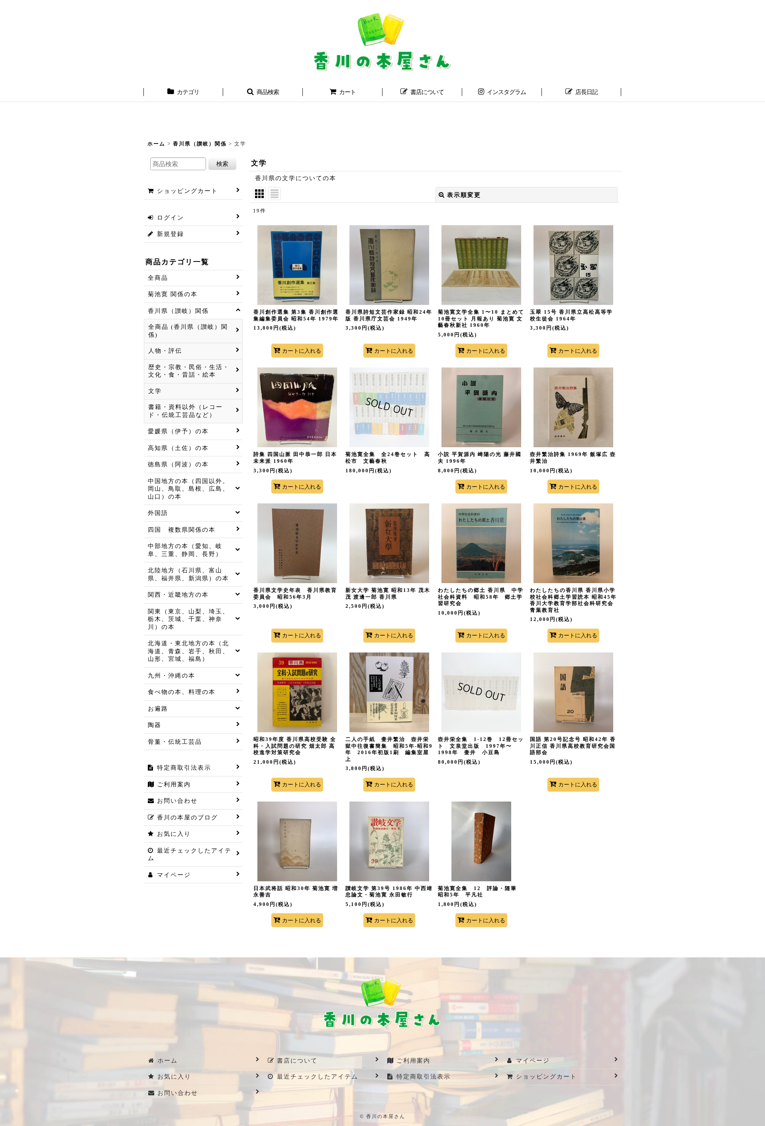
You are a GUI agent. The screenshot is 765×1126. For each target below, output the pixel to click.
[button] (263, 93)
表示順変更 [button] (464, 195)
